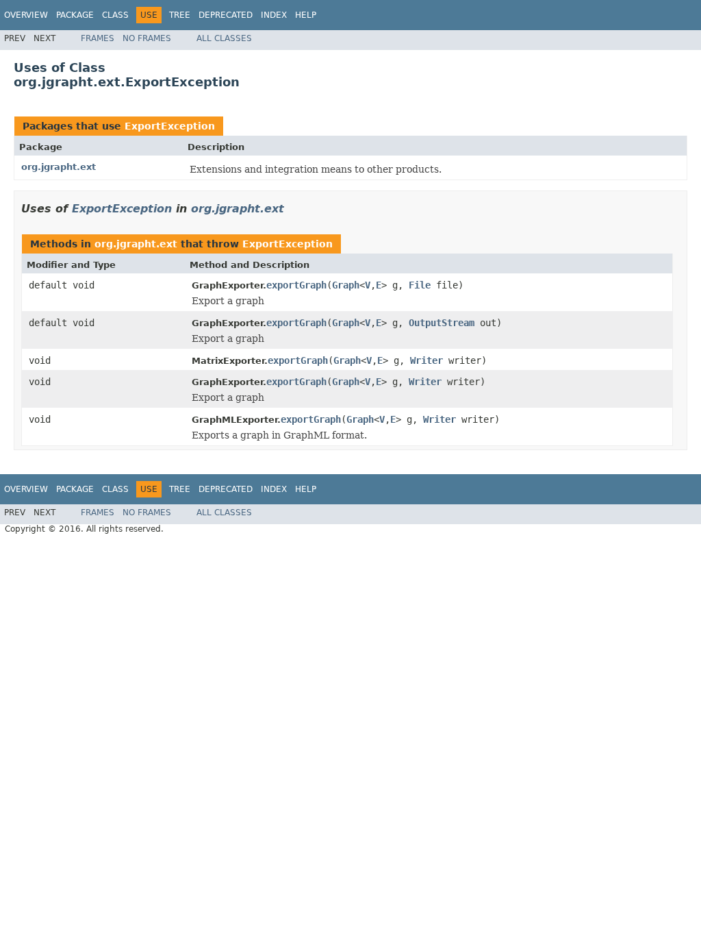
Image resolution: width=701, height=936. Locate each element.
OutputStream (441, 322)
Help (305, 15)
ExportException (170, 126)
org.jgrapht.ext (58, 167)
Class (115, 15)
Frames (97, 38)
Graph (345, 285)
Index (274, 15)
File (420, 285)
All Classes (224, 38)
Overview (26, 15)
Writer (426, 360)
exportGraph (296, 285)
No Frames (147, 38)
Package (75, 15)
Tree (179, 15)
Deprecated (226, 15)
